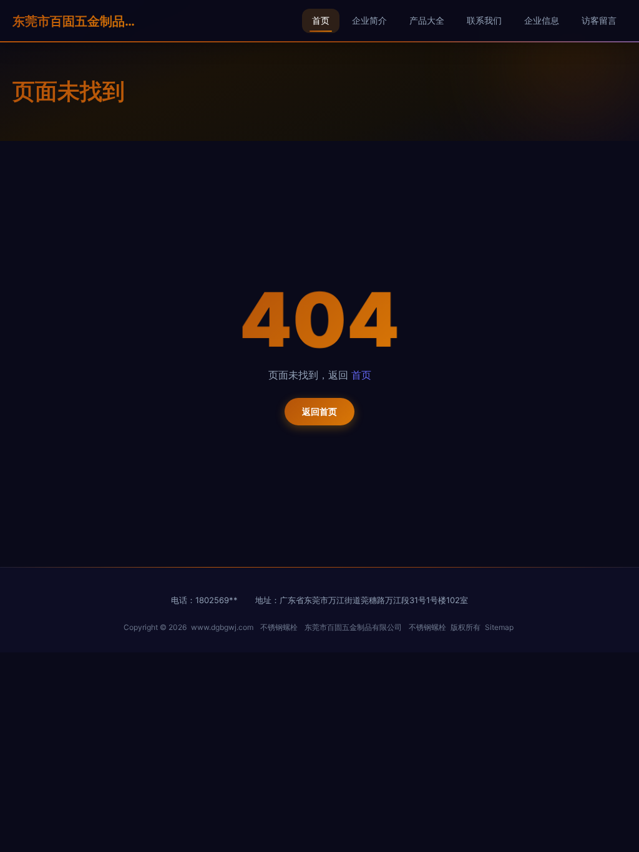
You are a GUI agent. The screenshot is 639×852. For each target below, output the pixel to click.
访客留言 (599, 20)
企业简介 (369, 20)
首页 (320, 20)
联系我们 (484, 20)
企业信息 (541, 20)
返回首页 (319, 411)
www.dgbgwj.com (222, 627)
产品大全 (426, 20)
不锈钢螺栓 (279, 627)
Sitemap (499, 627)
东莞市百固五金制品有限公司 (74, 21)
